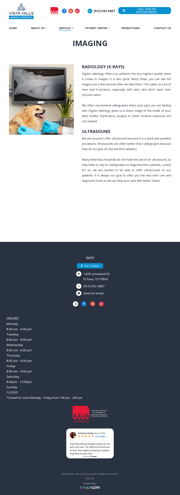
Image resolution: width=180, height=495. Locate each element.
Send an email (93, 293)
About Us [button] (37, 28)
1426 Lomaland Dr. (97, 274)
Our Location (91, 265)
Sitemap (90, 478)
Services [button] (65, 28)
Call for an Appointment (147, 10)
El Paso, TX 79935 (95, 279)
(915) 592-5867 (104, 11)
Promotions (130, 28)
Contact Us (162, 28)
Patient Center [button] (96, 28)
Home (13, 28)
